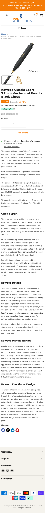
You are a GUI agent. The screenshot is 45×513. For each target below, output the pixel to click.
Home (3, 34)
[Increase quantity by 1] (23, 124)
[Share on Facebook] (3, 430)
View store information (12, 147)
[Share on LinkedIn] (12, 430)
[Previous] (3, 5)
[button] (7, 80)
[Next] (41, 5)
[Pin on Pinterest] (17, 430)
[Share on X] (8, 430)
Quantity (4, 119)
